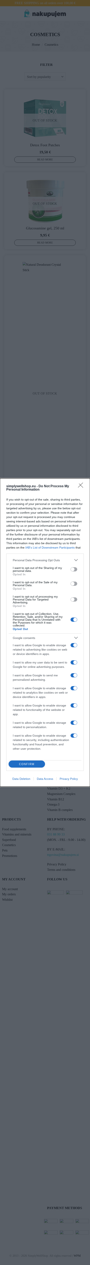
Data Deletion (21, 778)
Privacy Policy (69, 778)
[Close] (82, 486)
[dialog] (45, 632)
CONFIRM (27, 764)
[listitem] (45, 560)
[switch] (74, 569)
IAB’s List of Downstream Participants (50, 547)
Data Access (45, 778)
